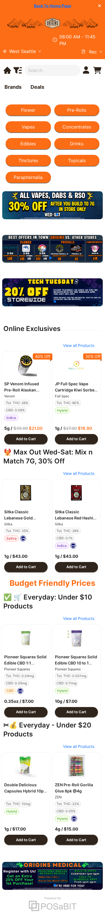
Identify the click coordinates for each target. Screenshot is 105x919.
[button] (26, 365)
